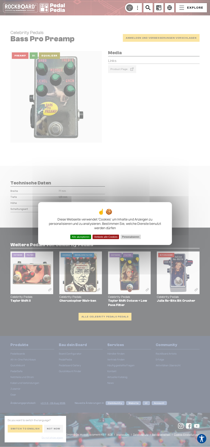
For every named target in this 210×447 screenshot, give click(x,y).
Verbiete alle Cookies (105, 237)
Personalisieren (130, 237)
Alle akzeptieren (80, 237)
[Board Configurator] (158, 7)
